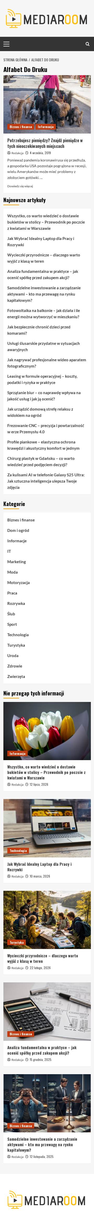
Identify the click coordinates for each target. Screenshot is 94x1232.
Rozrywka (16, 603)
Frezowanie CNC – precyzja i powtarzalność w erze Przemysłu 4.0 (45, 428)
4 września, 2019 (40, 153)
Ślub (11, 613)
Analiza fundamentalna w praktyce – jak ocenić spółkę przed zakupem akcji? (42, 274)
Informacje (46, 126)
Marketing (16, 561)
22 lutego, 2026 (40, 967)
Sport (12, 624)
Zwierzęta (16, 676)
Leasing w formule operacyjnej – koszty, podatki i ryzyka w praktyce (42, 379)
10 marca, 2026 (40, 876)
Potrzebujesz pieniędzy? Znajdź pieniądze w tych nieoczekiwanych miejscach (45, 143)
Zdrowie (14, 666)
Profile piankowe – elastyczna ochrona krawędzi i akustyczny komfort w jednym (43, 445)
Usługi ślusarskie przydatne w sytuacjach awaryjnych (43, 346)
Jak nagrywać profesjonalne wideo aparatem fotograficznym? (46, 362)
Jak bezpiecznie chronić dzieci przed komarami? (38, 329)
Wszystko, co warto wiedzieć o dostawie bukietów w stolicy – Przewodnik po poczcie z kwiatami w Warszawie (46, 222)
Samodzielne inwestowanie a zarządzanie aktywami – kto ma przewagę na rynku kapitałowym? (44, 294)
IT (9, 551)
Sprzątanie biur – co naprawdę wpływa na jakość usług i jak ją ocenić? (44, 395)
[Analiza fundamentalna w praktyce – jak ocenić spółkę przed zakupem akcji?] (47, 1011)
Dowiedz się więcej (20, 186)
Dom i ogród (18, 530)
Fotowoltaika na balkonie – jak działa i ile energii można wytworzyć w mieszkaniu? (43, 313)
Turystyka (16, 645)
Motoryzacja (18, 582)
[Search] (87, 44)
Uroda (13, 655)
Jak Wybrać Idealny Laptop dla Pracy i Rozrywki (40, 241)
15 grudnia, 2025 (40, 1059)
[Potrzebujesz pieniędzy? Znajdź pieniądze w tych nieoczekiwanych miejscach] (47, 104)
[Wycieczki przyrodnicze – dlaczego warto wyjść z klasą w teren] (47, 920)
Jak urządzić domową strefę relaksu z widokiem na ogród (40, 412)
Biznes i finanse (21, 126)
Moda (12, 572)
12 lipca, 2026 (39, 784)
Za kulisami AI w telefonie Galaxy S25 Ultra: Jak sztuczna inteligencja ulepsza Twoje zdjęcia (46, 481)
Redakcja (17, 153)
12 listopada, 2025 (42, 1156)
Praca (12, 593)
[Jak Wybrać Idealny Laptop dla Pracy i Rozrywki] (47, 828)
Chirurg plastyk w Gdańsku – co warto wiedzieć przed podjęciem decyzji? (41, 461)
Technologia (18, 634)
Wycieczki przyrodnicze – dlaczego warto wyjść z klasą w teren (43, 258)
